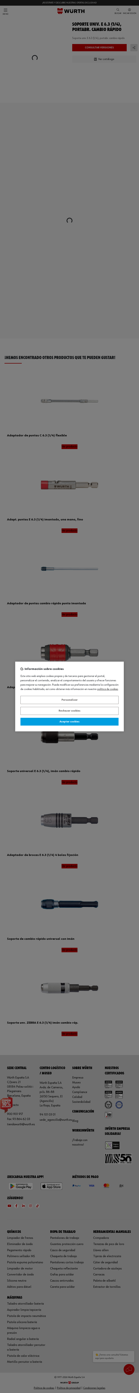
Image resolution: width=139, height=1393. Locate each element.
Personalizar (70, 700)
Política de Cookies (107, 689)
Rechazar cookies (69, 711)
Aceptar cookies (69, 721)
